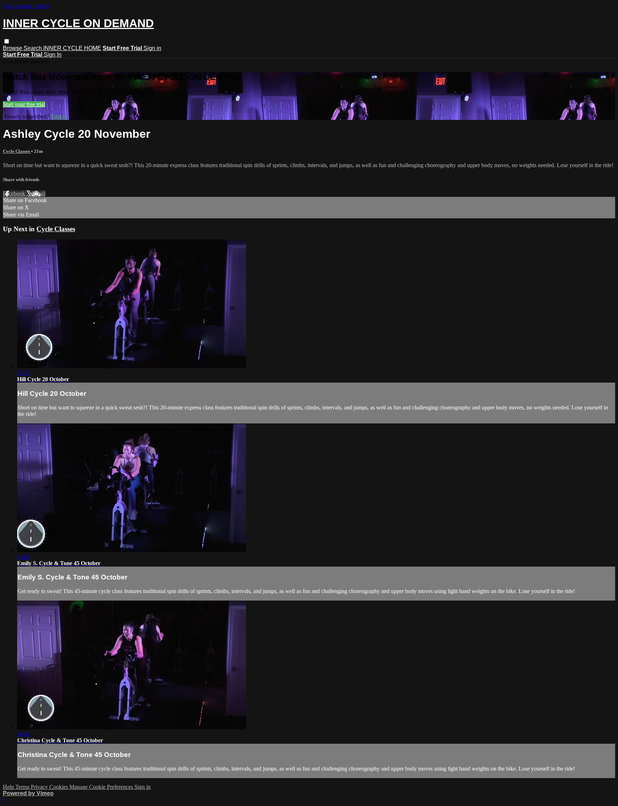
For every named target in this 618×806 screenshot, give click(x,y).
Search (33, 48)
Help (9, 787)
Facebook (14, 193)
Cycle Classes (17, 151)
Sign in (152, 48)
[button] (6, 41)
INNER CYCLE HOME (72, 48)
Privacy (40, 787)
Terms (23, 787)
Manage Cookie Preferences (101, 787)
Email (38, 193)
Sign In (53, 55)
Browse (13, 48)
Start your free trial (24, 104)
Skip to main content (26, 6)
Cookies (59, 787)
